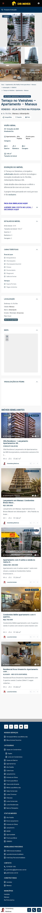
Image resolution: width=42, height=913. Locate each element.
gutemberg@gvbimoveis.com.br (16, 870)
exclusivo (12, 195)
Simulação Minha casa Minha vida (17, 737)
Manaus (34, 84)
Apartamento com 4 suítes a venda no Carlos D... (19, 561)
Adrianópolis (6, 87)
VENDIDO (13, 87)
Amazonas (20, 313)
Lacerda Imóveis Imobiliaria (14, 854)
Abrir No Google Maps (11, 319)
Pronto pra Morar (11, 838)
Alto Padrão (17, 84)
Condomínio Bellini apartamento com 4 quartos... (19, 616)
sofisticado (8, 174)
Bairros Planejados (12, 808)
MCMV (8, 831)
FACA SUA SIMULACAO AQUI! (16, 203)
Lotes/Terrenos (11, 794)
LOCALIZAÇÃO (9, 299)
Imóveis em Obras (12, 777)
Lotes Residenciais (12, 804)
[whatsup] (11, 727)
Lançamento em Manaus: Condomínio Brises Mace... (18, 501)
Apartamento (9, 84)
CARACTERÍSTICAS (11, 249)
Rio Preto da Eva (9, 900)
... (5, 455)
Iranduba (9, 882)
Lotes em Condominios (15, 757)
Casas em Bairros (12, 760)
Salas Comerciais (11, 791)
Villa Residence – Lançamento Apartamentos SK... (15, 442)
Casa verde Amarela (12, 784)
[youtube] (21, 727)
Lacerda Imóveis (12, 582)
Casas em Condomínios (13, 749)
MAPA (6, 330)
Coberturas (10, 770)
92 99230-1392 (11, 866)
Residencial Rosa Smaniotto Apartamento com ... (20, 670)
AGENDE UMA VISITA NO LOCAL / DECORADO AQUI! (18, 208)
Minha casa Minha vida (13, 787)
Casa (2, 84)
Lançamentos (10, 774)
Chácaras (9, 798)
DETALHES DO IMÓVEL (12, 221)
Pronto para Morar (25, 84)
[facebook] (6, 727)
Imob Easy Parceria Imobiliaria (15, 857)
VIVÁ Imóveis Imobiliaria (13, 851)
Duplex (10, 753)
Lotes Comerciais (11, 801)
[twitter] (16, 727)
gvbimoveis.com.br (12, 873)
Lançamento (10, 828)
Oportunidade (10, 834)
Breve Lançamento (12, 821)
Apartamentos (11, 764)
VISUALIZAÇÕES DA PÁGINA (14, 382)
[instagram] (26, 727)
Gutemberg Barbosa (13, 463)
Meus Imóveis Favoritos (13, 740)
